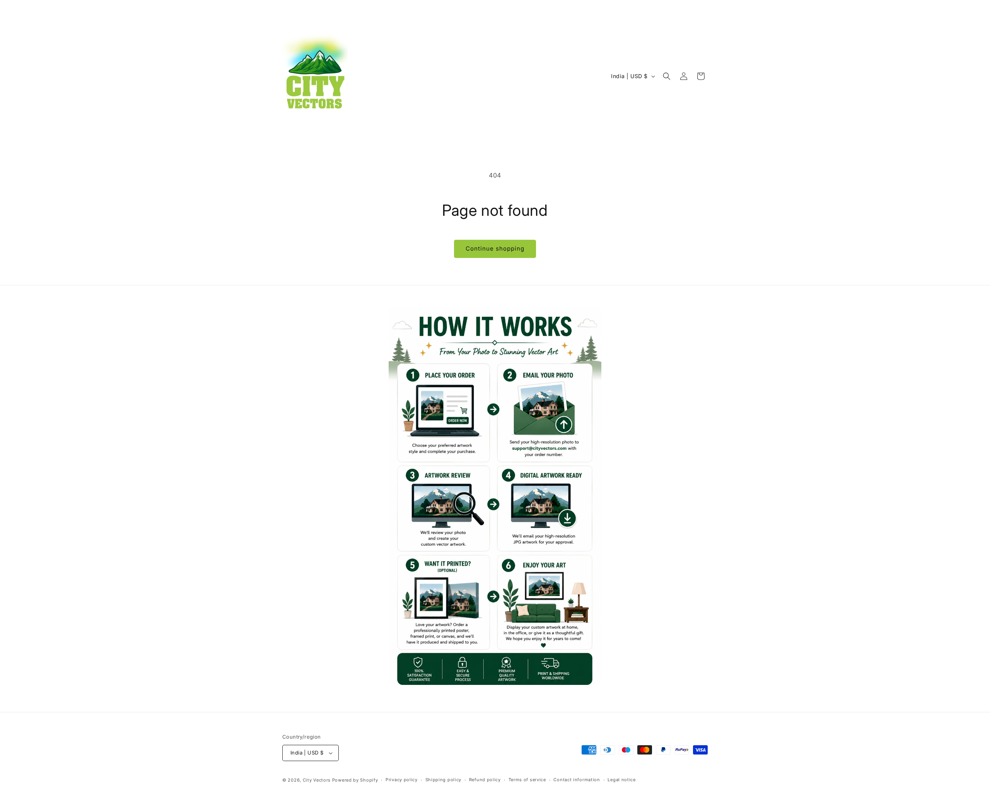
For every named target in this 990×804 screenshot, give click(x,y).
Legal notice (621, 779)
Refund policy (485, 779)
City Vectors (317, 780)
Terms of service (527, 779)
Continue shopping (495, 248)
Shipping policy (443, 779)
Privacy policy (402, 779)
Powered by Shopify (355, 780)
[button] (666, 76)
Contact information (576, 779)
